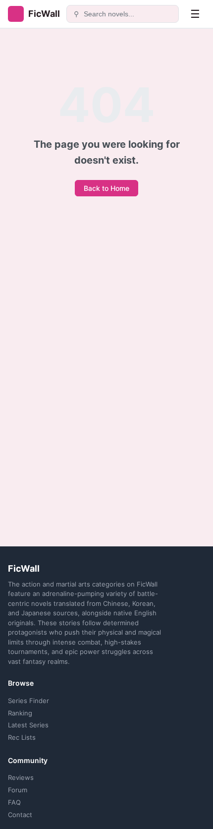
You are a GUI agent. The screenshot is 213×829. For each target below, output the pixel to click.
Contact (20, 815)
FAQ (14, 802)
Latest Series (28, 725)
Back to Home (106, 188)
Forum (17, 790)
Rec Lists (22, 737)
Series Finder (28, 701)
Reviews (21, 777)
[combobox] (128, 14)
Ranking (20, 713)
